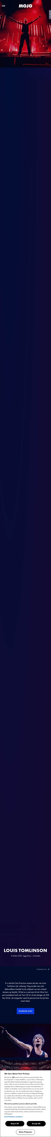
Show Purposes (25, 1132)
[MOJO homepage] (25, 6)
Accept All (36, 1124)
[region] (25, 1103)
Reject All (15, 1124)
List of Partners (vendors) (13, 1117)
